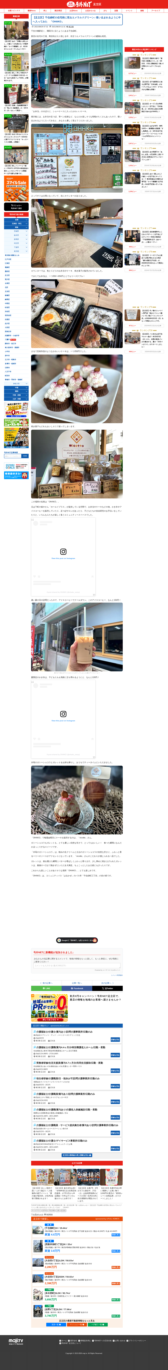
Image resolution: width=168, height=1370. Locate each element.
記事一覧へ (77, 983)
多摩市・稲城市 (10, 364)
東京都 (71, 27)
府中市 (7, 356)
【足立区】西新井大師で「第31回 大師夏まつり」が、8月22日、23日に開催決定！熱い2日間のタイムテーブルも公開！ (152, 63)
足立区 (97, 4)
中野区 (7, 303)
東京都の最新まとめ (12, 255)
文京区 (7, 291)
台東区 (7, 283)
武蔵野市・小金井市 (12, 335)
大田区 (7, 327)
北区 (6, 287)
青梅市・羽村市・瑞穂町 (14, 380)
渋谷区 (7, 311)
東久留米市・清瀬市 (12, 347)
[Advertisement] (144, 30)
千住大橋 (52, 1210)
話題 (116, 11)
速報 (142, 11)
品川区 (7, 323)
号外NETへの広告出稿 (103, 1341)
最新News (32, 11)
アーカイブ (155, 11)
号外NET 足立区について (71, 1343)
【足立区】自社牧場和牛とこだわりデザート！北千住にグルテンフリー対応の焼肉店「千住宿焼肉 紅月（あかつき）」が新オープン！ (152, 237)
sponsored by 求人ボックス (60, 1026)
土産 (57, 1210)
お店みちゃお (90, 11)
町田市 (7, 376)
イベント (129, 11)
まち (105, 11)
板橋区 (7, 295)
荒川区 (7, 279)
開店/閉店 (58, 11)
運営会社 (73, 1341)
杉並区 (7, 307)
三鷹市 (10, 339)
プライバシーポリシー (137, 1341)
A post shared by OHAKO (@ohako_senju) (63, 592)
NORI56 (49, 1214)
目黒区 (7, 319)
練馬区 (7, 299)
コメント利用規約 (117, 975)
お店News (74, 11)
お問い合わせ (120, 1341)
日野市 (7, 368)
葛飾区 (7, 267)
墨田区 (7, 271)
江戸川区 (8, 259)
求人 (45, 11)
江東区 (7, 263)
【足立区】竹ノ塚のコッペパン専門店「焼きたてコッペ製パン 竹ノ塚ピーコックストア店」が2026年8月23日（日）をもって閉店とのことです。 (153, 316)
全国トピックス (14, 11)
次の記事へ (106, 983)
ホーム (64, 1341)
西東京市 (8, 331)
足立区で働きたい (41, 1026)
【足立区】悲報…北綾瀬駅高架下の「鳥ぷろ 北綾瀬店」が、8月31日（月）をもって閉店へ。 (16, 107)
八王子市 (8, 372)
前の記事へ (48, 983)
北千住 (44, 1210)
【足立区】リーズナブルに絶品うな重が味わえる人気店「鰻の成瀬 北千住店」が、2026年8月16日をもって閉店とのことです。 (153, 260)
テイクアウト (36, 1210)
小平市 (7, 351)
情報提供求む (86, 1341)
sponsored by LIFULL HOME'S (107, 1219)
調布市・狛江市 (10, 343)
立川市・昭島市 (10, 359)
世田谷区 (8, 315)
